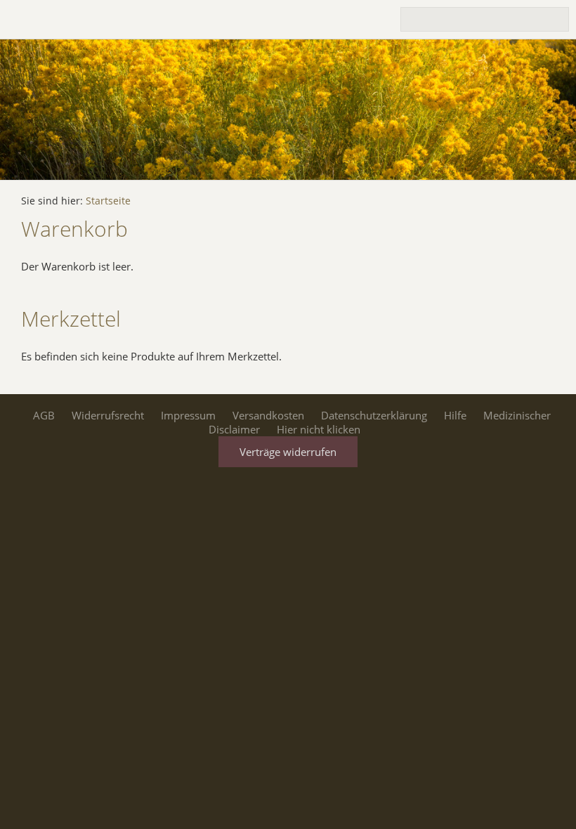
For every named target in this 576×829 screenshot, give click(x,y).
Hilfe (455, 415)
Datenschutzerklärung (374, 415)
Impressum (188, 415)
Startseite (108, 201)
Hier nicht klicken (318, 429)
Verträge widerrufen (288, 452)
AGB (44, 415)
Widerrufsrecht (108, 415)
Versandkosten (268, 415)
